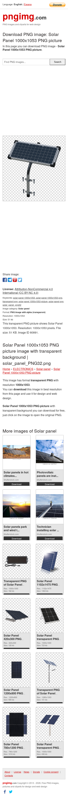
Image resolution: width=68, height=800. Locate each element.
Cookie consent (51, 771)
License (17, 771)
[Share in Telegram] (10, 280)
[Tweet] (20, 280)
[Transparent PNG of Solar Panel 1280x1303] (50, 670)
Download (16, 484)
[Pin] (15, 280)
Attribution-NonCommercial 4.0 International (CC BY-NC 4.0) (28, 291)
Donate (36, 771)
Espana (28, 4)
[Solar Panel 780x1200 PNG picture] (16, 724)
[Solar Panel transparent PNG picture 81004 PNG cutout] (50, 724)
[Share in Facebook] (5, 280)
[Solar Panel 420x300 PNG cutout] (16, 615)
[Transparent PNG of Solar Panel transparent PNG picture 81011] (16, 561)
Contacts (9, 775)
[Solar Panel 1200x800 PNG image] (16, 669)
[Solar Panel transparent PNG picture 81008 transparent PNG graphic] (50, 615)
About (7, 771)
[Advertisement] (34, 102)
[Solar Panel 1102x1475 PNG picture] (49, 561)
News (26, 771)
